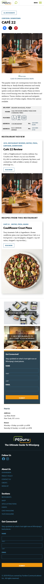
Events (4, 507)
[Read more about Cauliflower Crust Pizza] (22, 271)
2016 (5, 143)
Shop (4, 500)
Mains (25, 224)
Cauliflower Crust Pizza (17, 228)
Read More (9, 170)
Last (7, 381)
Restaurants (6, 497)
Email (8, 385)
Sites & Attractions (9, 504)
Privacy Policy (7, 476)
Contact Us (6, 479)
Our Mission (6, 472)
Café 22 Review (12, 149)
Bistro (29, 143)
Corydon (6, 18)
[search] (16, 3)
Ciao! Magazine (8, 511)
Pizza (35, 143)
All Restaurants (9, 13)
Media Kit (5, 486)
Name (8, 366)
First (7, 373)
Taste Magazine (8, 514)
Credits (4, 483)
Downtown (15, 18)
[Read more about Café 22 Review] (22, 193)
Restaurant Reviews (16, 143)
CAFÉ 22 (6, 224)
